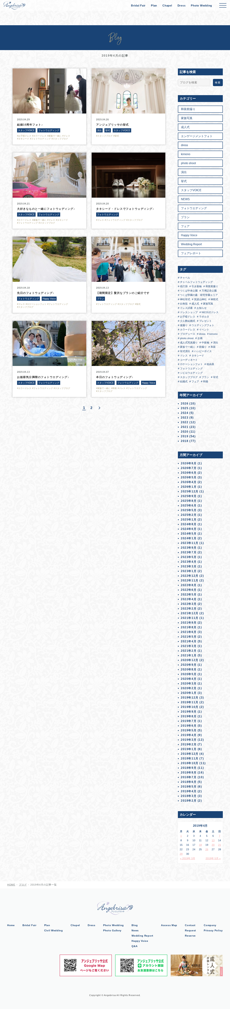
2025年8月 (189, 500)
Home (11, 925)
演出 (184, 172)
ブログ (23, 884)
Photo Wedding (201, 5)
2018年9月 (189, 767)
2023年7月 (189, 552)
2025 (184, 408)
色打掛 (183, 286)
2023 (184, 417)
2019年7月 (189, 721)
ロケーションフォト (191, 364)
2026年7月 (189, 468)
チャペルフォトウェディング (196, 282)
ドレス (183, 355)
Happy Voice (189, 235)
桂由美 (210, 364)
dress (184, 145)
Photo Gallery (112, 930)
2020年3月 (189, 683)
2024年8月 (189, 524)
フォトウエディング (194, 208)
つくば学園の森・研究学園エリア (198, 295)
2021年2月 (189, 650)
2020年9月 (189, 664)
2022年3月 (189, 603)
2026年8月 (189, 463)
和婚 (205, 381)
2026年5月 (189, 477)
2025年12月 (190, 491)
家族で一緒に (187, 347)
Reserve (190, 935)
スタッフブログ (188, 377)
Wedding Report (191, 244)
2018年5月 (189, 786)
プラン (185, 217)
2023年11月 (190, 542)
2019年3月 (189, 739)
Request (190, 930)
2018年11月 (190, 758)
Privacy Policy (213, 930)
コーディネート (188, 360)
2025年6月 (189, 505)
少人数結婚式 (187, 321)
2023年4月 (189, 561)
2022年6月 (189, 589)
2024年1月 (189, 538)
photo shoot (188, 163)
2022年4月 (189, 599)
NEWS (185, 199)
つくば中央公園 (188, 290)
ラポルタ (203, 316)
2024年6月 (189, 528)
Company (210, 925)
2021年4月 (189, 641)
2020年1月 (189, 692)
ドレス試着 (186, 308)
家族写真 (186, 118)
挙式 (184, 181)
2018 (184, 441)
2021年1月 (189, 655)
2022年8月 (189, 585)
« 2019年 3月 (187, 858)
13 (213, 840)
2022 (184, 422)
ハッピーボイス (202, 351)
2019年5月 (189, 730)
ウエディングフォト (202, 325)
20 (213, 844)
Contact (190, 925)
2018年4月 (189, 791)
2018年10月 (190, 763)
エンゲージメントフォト (197, 136)
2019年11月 (190, 702)
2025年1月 (189, 519)
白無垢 (183, 303)
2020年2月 (189, 688)
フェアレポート (191, 253)
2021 (184, 426)
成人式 (185, 127)
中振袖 (205, 342)
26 (206, 849)
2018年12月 (190, 753)
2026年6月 (189, 472)
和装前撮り (188, 109)
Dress (182, 5)
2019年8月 (189, 716)
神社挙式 (184, 299)
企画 (200, 338)
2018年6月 (189, 781)
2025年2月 (189, 514)
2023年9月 (189, 547)
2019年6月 (189, 725)
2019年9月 (189, 711)
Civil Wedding (53, 930)
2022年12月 (190, 575)
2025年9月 (189, 496)
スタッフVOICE (191, 190)
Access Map (169, 925)
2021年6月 (189, 632)
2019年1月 (189, 749)
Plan (154, 5)
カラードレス (187, 329)
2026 (184, 403)
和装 (213, 347)
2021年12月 (190, 613)
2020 (184, 431)
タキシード (197, 355)
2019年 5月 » (213, 858)
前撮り (202, 347)
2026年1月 (189, 486)
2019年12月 (190, 697)
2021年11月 (190, 617)
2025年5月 (189, 510)
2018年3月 (189, 795)
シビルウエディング (191, 373)
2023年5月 (189, 557)
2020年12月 (190, 660)
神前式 (214, 299)
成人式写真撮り (188, 342)
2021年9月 (189, 622)
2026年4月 (189, 482)
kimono (185, 154)
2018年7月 (189, 777)
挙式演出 (184, 351)
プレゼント (205, 321)
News (135, 930)
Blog (135, 925)
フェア (185, 226)
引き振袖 (196, 286)
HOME (11, 884)
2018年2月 (189, 800)
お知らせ (201, 308)
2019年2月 (189, 744)
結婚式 (183, 381)
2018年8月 (189, 772)
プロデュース (187, 334)
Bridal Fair (138, 5)
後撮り (183, 325)
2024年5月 (189, 533)
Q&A (134, 946)
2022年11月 (190, 580)
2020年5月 (189, 674)
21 (219, 844)
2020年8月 (189, 669)
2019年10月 (190, 706)
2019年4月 (189, 735)
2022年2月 (189, 608)
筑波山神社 (200, 299)
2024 (184, 412)
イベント (203, 329)
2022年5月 (189, 594)
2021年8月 (189, 627)
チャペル (184, 277)
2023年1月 (189, 571)
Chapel (167, 5)
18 (200, 844)
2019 (184, 436)
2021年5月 (189, 636)
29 (181, 853)
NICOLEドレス (209, 312)
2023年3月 (189, 566)
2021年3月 (189, 646)
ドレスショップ (188, 312)
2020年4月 (189, 678)
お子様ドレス (187, 316)
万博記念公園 (209, 290)
